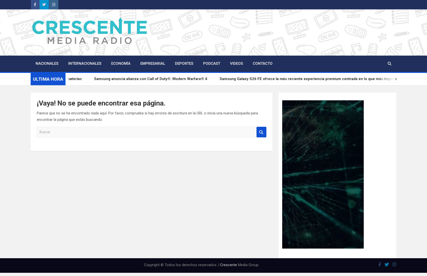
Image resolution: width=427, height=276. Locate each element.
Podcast (211, 63)
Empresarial (152, 63)
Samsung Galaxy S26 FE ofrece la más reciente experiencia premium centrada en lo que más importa (319, 79)
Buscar (261, 132)
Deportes (184, 63)
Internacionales (84, 63)
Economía (120, 63)
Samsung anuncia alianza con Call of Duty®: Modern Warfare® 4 (161, 79)
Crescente (228, 265)
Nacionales (47, 63)
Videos (236, 63)
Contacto (263, 63)
